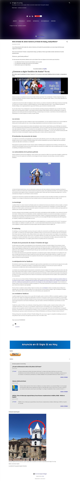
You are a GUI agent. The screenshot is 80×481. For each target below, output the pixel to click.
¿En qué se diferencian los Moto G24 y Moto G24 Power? (26, 366)
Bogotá (15, 21)
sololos (43, 476)
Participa (53, 21)
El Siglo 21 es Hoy (17, 3)
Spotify (45, 68)
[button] (67, 42)
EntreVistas (36, 21)
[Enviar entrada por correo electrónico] (15, 324)
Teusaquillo (22, 21)
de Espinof (45, 287)
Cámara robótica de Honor (19, 381)
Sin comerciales (45, 21)
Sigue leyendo (64, 377)
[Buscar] (69, 2)
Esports (29, 21)
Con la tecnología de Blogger (41, 473)
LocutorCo (17, 326)
